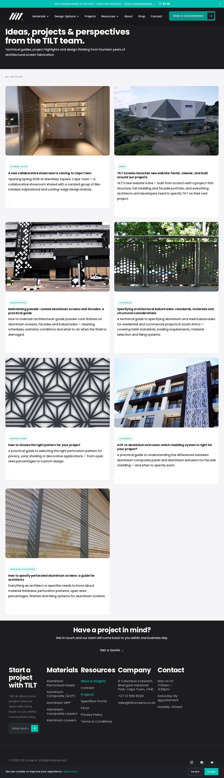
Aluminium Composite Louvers (62, 711)
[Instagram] (160, 3)
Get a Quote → (112, 650)
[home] (16, 16)
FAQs (85, 708)
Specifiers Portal (94, 701)
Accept (211, 771)
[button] (39, 16)
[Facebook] (164, 3)
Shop (141, 16)
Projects (90, 16)
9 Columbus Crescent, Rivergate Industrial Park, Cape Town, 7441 (135, 685)
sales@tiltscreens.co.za (136, 703)
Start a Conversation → (139, 3)
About (128, 16)
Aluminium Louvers (61, 720)
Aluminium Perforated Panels (61, 683)
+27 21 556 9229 (131, 696)
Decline (195, 771)
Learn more (70, 771)
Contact (156, 16)
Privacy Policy (91, 715)
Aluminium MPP (59, 703)
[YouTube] (168, 3)
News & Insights (93, 681)
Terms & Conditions (96, 721)
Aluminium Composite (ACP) (61, 694)
